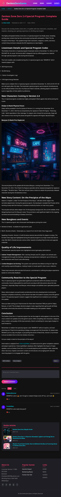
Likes (15, 388)
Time (9, 388)
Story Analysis (17, 361)
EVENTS (56, 3)
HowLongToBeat (24, 343)
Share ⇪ (56, 361)
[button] (32, 399)
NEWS (42, 3)
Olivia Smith (6, 23)
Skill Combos (6, 361)
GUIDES (49, 3)
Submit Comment (9, 382)
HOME (35, 3)
